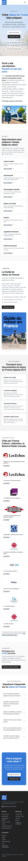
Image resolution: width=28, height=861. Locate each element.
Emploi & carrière (6, 821)
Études (17, 820)
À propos (4, 835)
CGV (3, 843)
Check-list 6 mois (20, 816)
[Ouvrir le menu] (24, 2)
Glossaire (18, 818)
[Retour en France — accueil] (4, 2)
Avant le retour (5, 814)
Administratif (5, 816)
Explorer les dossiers (14, 32)
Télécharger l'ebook (14, 36)
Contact (4, 839)
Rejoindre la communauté (10, 806)
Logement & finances (7, 826)
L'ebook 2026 (19, 814)
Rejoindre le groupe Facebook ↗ (11, 667)
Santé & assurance (6, 828)
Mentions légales (6, 841)
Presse (3, 837)
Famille (3, 824)
